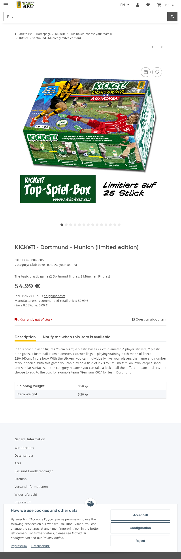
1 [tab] (61, 224)
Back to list (25, 34)
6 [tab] (84, 224)
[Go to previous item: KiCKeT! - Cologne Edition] (152, 47)
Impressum (19, 546)
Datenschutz (40, 546)
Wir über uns (24, 448)
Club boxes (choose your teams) (53, 265)
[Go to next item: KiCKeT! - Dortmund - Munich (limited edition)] (161, 47)
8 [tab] (92, 224)
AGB (18, 463)
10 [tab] (101, 224)
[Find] (172, 16)
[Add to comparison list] (146, 72)
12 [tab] (110, 224)
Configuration (140, 528)
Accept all (140, 515)
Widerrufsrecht (26, 494)
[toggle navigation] (6, 3)
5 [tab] (79, 224)
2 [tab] (66, 224)
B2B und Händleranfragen (34, 471)
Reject (140, 540)
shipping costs (54, 296)
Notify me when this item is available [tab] (76, 337)
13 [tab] (114, 224)
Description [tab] (25, 337)
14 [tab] (119, 224)
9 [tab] (97, 224)
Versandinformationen (31, 486)
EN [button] (122, 4)
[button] (138, 4)
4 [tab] (75, 224)
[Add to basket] (18, 61)
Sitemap (21, 479)
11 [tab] (106, 224)
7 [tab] (88, 224)
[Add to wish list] (157, 72)
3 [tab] (70, 224)
